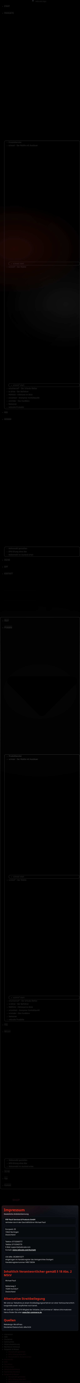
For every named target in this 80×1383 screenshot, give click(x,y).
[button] (40, 597)
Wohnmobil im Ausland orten (21, 554)
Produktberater (15, 142)
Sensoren (13, 404)
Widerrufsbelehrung (12, 1344)
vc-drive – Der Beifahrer (19, 391)
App (6, 567)
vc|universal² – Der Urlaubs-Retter (23, 388)
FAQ (6, 412)
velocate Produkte (16, 407)
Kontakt (8, 574)
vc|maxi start (18, 263)
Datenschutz (9, 1342)
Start (7, 6)
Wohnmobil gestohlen (18, 548)
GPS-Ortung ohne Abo (18, 551)
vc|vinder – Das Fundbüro (19, 401)
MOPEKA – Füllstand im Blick (20, 394)
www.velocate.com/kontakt (24, 1250)
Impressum (8, 1334)
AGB (6, 1337)
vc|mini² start (18, 385)
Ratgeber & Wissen (11, 1349)
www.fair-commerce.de (32, 1312)
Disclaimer (8, 1339)
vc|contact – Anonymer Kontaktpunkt (24, 397)
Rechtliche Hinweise (12, 1347)
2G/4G (7, 560)
